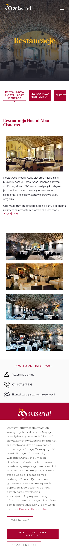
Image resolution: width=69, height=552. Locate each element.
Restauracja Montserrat (39, 95)
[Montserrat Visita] (18, 8)
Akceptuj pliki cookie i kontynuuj (32, 534)
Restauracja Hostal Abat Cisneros (14, 95)
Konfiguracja (20, 519)
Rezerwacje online (23, 374)
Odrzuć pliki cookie (24, 544)
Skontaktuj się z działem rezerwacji (33, 394)
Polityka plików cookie (33, 509)
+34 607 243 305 (22, 384)
